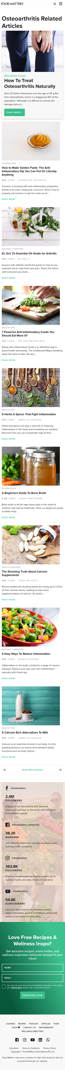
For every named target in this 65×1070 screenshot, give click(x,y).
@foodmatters (18, 788)
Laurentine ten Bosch (32, 180)
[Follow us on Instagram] (24, 1040)
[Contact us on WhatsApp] (48, 1040)
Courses (10, 1024)
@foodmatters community (25, 825)
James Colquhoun (29, 420)
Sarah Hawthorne (30, 498)
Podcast (33, 1024)
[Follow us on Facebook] (17, 1040)
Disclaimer (14, 1048)
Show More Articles (32, 769)
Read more (8, 199)
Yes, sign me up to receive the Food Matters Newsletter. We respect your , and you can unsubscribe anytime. (35, 986)
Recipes (22, 1024)
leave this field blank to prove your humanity (12, 925)
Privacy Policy (49, 1048)
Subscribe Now (33, 995)
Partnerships (46, 1027)
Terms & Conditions (31, 1048)
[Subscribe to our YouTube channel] (32, 1040)
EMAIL (8, 978)
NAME (7, 967)
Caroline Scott (28, 580)
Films (56, 1024)
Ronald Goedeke (28, 659)
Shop (15, 1027)
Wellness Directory (33, 1031)
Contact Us (29, 1027)
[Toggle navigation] (60, 3)
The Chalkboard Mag (31, 341)
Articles (45, 1024)
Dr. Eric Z (24, 259)
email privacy (16, 988)
